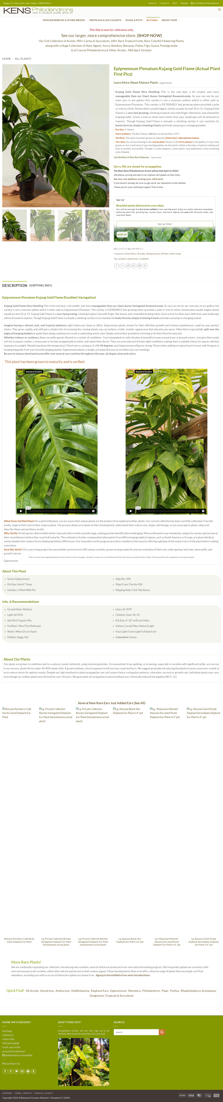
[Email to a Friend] (133, 265)
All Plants (23, 58)
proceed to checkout (13, 1051)
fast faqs (7, 1031)
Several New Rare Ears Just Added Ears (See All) (111, 703)
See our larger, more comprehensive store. (111, 35)
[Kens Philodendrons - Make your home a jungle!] (47, 11)
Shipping (184, 3)
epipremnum (132, 259)
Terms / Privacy (23, 1093)
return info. (8, 1039)
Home (6, 58)
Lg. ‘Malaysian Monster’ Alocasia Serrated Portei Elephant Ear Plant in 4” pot (167, 941)
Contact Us (164, 3)
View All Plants (43, 1093)
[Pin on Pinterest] (139, 265)
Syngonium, (97, 995)
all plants (122, 259)
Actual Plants (130, 253)
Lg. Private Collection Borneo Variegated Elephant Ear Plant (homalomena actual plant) (56, 941)
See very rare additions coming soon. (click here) (138, 179)
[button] (205, 3)
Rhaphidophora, (191, 990)
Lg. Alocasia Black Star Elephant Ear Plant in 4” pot (130, 940)
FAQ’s (174, 3)
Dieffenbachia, (80, 990)
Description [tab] (14, 285)
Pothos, (175, 990)
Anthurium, (63, 990)
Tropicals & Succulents (119, 995)
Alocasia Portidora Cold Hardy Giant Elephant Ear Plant (19, 940)
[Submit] (162, 1032)
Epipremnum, (119, 990)
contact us (8, 1035)
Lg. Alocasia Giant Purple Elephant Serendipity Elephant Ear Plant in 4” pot (204, 941)
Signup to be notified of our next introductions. (123, 975)
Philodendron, (151, 990)
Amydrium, (47, 990)
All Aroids (141, 253)
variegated (144, 259)
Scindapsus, (209, 990)
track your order (11, 1047)
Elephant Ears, (100, 990)
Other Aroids (175, 253)
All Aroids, (33, 990)
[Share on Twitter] (128, 265)
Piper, (166, 990)
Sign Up (120, 199)
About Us (153, 3)
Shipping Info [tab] (40, 285)
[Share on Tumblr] (145, 265)
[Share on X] (122, 265)
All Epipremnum (153, 253)
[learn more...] (83, 1062)
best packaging (10, 1043)
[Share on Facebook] (116, 265)
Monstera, (135, 990)
